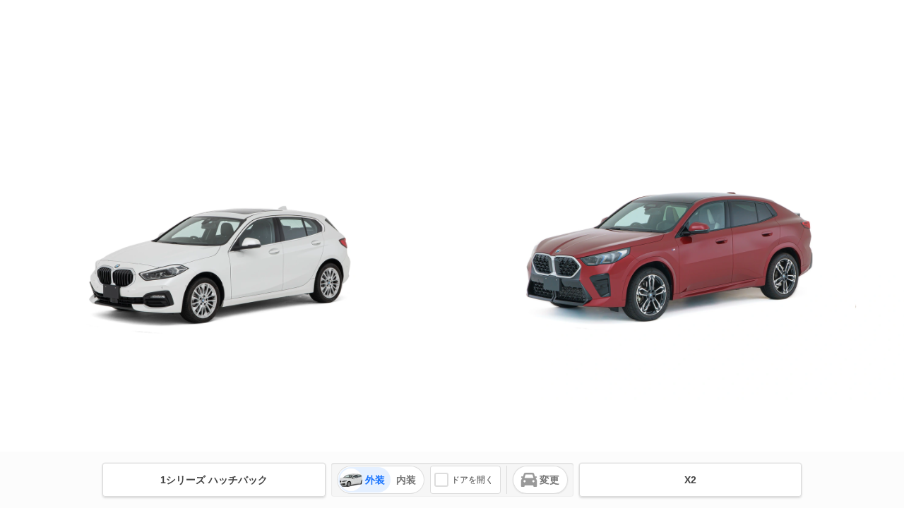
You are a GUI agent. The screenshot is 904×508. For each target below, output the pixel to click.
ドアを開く (472, 480)
